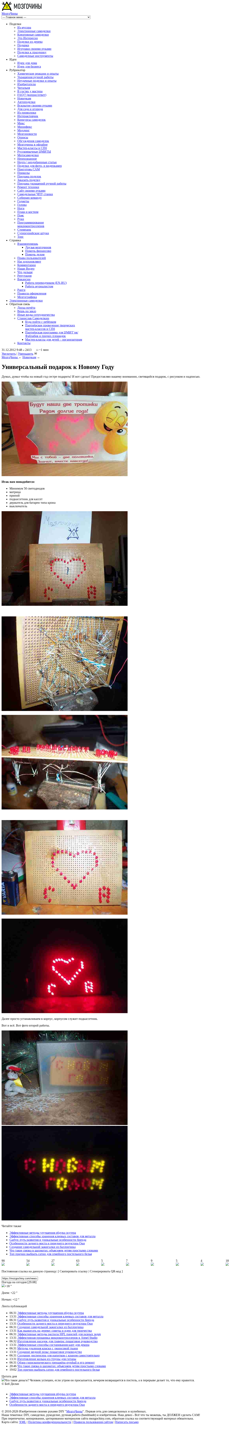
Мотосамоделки (28, 155)
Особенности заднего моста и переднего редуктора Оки (47, 1243)
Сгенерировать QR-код (105, 1271)
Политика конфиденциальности (49, 1422)
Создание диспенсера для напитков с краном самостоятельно (58, 1355)
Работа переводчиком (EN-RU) (46, 282)
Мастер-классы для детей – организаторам (53, 339)
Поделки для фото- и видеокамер (39, 165)
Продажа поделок (29, 176)
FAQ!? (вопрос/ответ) (31, 95)
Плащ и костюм (27, 212)
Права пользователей (31, 258)
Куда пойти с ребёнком (40, 321)
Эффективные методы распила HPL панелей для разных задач (59, 1334)
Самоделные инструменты (35, 56)
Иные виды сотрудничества (36, 314)
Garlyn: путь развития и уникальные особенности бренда (47, 1239)
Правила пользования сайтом (93, 1422)
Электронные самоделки (34, 31)
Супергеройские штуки (33, 233)
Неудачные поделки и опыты (37, 80)
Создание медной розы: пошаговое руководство (49, 1352)
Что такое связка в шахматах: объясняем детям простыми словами (53, 1250)
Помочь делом (34, 254)
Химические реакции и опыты (38, 73)
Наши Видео (25, 268)
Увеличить (9, 353)
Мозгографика (27, 297)
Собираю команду (29, 197)
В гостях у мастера (30, 91)
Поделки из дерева (30, 41)
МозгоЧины (10, 13)
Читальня (23, 87)
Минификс (24, 126)
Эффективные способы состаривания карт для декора (53, 1344)
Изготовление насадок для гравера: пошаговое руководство (57, 1341)
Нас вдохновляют (29, 261)
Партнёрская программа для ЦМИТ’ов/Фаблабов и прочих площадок (51, 334)
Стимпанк (24, 229)
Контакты (24, 343)
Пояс (20, 215)
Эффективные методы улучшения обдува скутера (42, 1232)
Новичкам (24, 98)
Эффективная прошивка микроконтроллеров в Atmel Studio (57, 1337)
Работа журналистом (39, 286)
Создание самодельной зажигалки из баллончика (42, 1247)
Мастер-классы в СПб (32, 148)
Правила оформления (31, 293)
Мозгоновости (27, 134)
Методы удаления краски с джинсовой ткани (47, 1348)
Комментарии (26, 265)
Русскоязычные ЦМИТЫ (34, 151)
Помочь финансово (38, 251)
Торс (20, 236)
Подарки (23, 45)
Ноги (20, 208)
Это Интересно (27, 38)
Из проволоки (26, 112)
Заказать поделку (28, 180)
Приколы (23, 173)
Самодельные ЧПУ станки (35, 194)
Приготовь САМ (28, 169)
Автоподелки (26, 102)
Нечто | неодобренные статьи (37, 162)
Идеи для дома (27, 63)
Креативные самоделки (33, 34)
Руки (20, 219)
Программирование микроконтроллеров (30, 224)
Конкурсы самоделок (31, 119)
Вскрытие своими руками (34, 105)
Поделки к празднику (31, 52)
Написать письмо (127, 1422)
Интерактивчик (27, 116)
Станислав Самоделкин (33, 318)
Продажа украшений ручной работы (41, 183)
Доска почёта (26, 307)
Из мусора (24, 27)
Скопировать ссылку (74, 1271)
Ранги (21, 290)
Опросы (22, 137)
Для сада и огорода (30, 109)
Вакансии (24, 279)
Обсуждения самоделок (33, 141)
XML (22, 1422)
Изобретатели (26, 84)
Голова (22, 204)
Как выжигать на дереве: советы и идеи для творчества (54, 1330)
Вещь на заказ (26, 311)
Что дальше (25, 272)
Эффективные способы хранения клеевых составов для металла (52, 1236)
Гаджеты (23, 201)
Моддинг (23, 130)
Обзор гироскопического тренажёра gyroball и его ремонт (56, 1362)
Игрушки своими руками (34, 48)
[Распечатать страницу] (35, 353)
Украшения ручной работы (35, 77)
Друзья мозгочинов (38, 247)
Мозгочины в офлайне (32, 144)
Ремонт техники (28, 187)
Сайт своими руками (31, 190)
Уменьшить (25, 353)
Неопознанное (27, 158)
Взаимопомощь (27, 243)
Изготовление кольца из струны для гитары (46, 1359)
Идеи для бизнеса (29, 66)
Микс (21, 123)
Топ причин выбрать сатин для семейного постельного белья (50, 1254)
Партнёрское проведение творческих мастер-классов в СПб (50, 327)
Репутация (24, 275)
